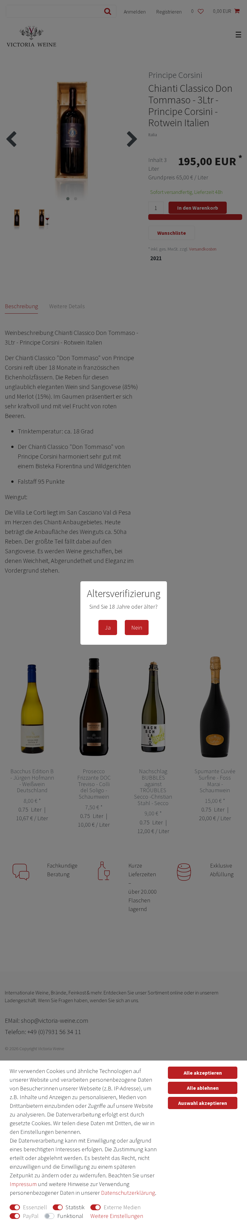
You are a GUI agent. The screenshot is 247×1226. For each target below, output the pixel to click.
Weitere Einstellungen (116, 1216)
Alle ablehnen (203, 1088)
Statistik (75, 1207)
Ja (108, 627)
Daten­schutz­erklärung (128, 1192)
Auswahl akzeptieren (202, 1103)
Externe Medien (122, 1207)
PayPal (31, 1216)
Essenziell (35, 1207)
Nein (136, 627)
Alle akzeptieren (203, 1072)
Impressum (23, 1184)
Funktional (70, 1216)
